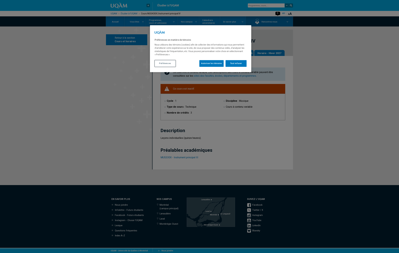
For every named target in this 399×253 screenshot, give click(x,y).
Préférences (165, 63)
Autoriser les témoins (211, 63)
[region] (200, 48)
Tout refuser (236, 63)
